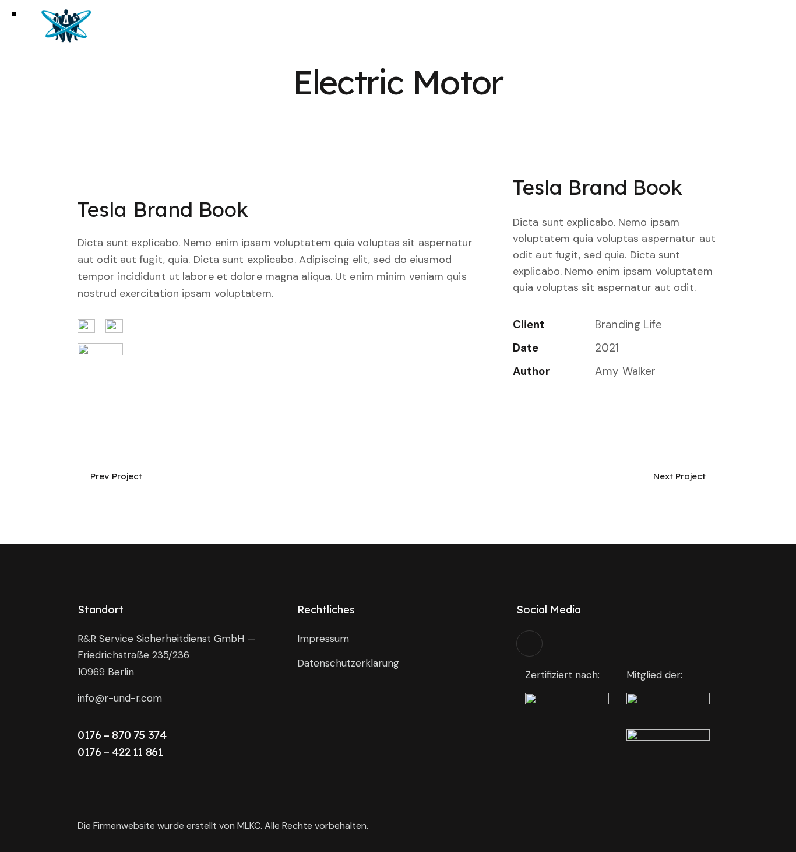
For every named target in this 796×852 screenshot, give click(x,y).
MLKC (248, 825)
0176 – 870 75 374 (122, 735)
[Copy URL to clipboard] (600, 408)
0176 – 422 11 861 (120, 752)
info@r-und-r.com (120, 698)
